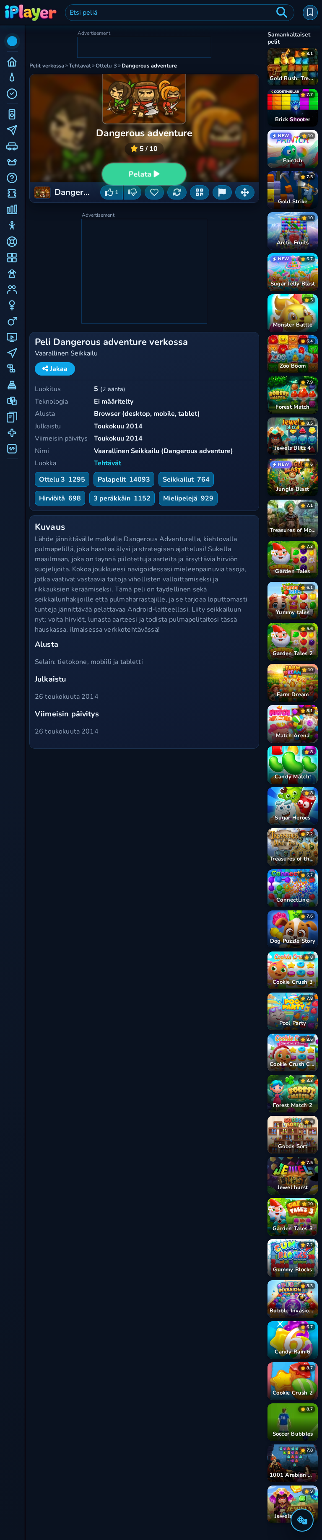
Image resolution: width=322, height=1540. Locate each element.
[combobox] (179, 12)
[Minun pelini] (310, 12)
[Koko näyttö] (244, 192)
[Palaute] (222, 192)
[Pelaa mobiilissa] (199, 192)
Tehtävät (107, 463)
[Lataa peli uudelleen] (177, 192)
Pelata (140, 174)
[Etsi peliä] (281, 12)
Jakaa (58, 368)
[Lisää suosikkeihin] (154, 192)
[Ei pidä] (132, 192)
